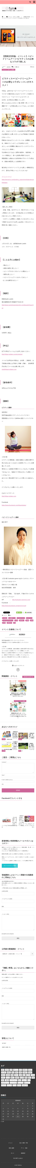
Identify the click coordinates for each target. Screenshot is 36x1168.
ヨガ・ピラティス (22, 680)
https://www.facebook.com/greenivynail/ (14, 605)
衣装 (4, 622)
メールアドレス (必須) (7, 898)
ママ (29, 1080)
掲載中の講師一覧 (6, 1047)
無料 (20, 1072)
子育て (3, 1077)
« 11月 (2, 1121)
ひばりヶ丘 (24, 1085)
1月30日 (5, 618)
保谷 (30, 1077)
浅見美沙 (9, 67)
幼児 (24, 1075)
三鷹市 (6, 1080)
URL (3, 784)
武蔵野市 (25, 1072)
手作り (16, 1075)
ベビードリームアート (8, 620)
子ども (7, 1077)
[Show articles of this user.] (10, 634)
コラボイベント (21, 618)
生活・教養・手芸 (23, 1143)
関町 (3, 1069)
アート (14, 1085)
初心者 (21, 1077)
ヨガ (16, 620)
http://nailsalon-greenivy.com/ (21, 599)
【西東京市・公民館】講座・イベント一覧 (12, 953)
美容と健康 (11, 1148)
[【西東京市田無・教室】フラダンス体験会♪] (23, 738)
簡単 (13, 1072)
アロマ (19, 1085)
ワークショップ (13, 1080)
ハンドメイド (13, 1082)
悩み (20, 1075)
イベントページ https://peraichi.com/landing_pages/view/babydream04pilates (18, 179)
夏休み (12, 1077)
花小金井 (4, 1072)
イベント (9, 1085)
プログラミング (5, 1082)
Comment (4, 762)
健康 (26, 1077)
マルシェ (24, 1080)
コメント (5, 615)
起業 (11, 1069)
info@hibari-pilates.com (9, 369)
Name (3, 775)
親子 (20, 1069)
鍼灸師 (6, 1069)
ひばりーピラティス (19, 665)
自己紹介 (4, 1043)
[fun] (13, 10)
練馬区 (8, 1072)
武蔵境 (30, 1072)
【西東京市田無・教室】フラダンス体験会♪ (31, 736)
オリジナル (27, 1082)
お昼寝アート (12, 618)
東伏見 (3, 1075)
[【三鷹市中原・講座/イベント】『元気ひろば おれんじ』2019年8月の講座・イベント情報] (7, 746)
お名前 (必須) (5, 891)
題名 (3, 906)
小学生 (32, 1075)
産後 (27, 620)
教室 (12, 1075)
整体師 (7, 1075)
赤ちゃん (16, 1069)
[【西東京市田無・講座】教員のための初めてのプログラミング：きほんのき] (7, 736)
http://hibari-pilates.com (9, 496)
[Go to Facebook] (18, 670)
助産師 (17, 1077)
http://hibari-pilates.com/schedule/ (12, 354)
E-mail (3, 779)
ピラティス (29, 618)
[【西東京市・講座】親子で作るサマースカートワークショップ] (23, 748)
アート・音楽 (24, 1148)
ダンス (20, 739)
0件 (14, 67)
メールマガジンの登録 (10, 865)
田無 (32, 620)
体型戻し (22, 620)
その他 (3, 739)
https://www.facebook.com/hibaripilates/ (14, 505)
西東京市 (10, 622)
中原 (3, 1080)
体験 (33, 1077)
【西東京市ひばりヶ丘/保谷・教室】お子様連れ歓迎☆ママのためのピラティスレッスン (18, 695)
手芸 (20, 750)
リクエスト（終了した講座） (8, 69)
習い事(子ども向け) (18, 1158)
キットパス (20, 1082)
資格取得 (23, 1153)
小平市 (28, 1075)
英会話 (30, 1069)
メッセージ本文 (5, 914)
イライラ (4, 1085)
